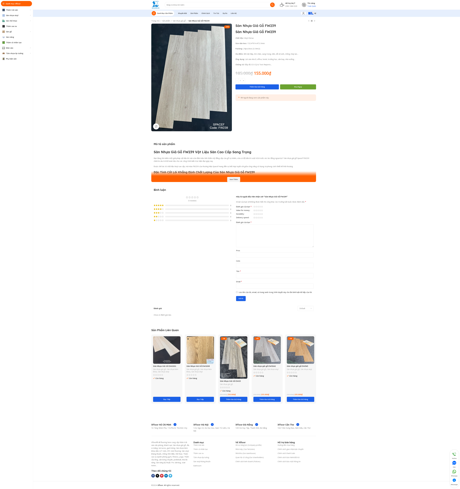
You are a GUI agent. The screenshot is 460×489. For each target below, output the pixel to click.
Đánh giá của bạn (244, 207)
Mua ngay (298, 87)
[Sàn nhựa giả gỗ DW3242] (267, 350)
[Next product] (314, 21)
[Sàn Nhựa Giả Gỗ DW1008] (200, 350)
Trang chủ (155, 21)
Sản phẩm (166, 21)
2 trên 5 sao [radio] (256, 207)
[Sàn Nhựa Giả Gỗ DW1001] (167, 350)
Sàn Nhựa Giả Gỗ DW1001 (164, 366)
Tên (238, 271)
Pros (238, 250)
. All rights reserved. (169, 485)
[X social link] (157, 476)
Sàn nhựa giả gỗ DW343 (297, 366)
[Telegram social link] (170, 476)
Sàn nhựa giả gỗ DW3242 (264, 366)
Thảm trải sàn (198, 445)
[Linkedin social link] (166, 476)
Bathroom (197, 466)
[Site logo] (155, 4)
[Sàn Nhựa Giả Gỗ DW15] (233, 357)
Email (239, 281)
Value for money (243, 210)
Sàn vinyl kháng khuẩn (201, 461)
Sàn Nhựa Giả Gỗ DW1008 (198, 366)
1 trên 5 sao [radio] (254, 207)
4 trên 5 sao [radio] (260, 207)
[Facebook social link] (153, 476)
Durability (240, 214)
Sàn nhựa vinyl (163, 372)
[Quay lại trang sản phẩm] (311, 21)
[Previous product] (308, 21)
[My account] (303, 13)
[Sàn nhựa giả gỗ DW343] (300, 350)
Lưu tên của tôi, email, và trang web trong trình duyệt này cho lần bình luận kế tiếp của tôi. (275, 292)
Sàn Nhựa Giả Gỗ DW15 (230, 381)
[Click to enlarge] (156, 126)
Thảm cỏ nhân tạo (200, 449)
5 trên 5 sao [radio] (262, 207)
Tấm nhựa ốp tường (201, 457)
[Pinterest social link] (162, 476)
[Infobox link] (163, 424)
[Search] (272, 5)
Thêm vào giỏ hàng (257, 87)
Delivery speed (242, 218)
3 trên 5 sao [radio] (258, 207)
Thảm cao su (198, 453)
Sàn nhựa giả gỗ (179, 21)
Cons (238, 261)
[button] (233, 399)
